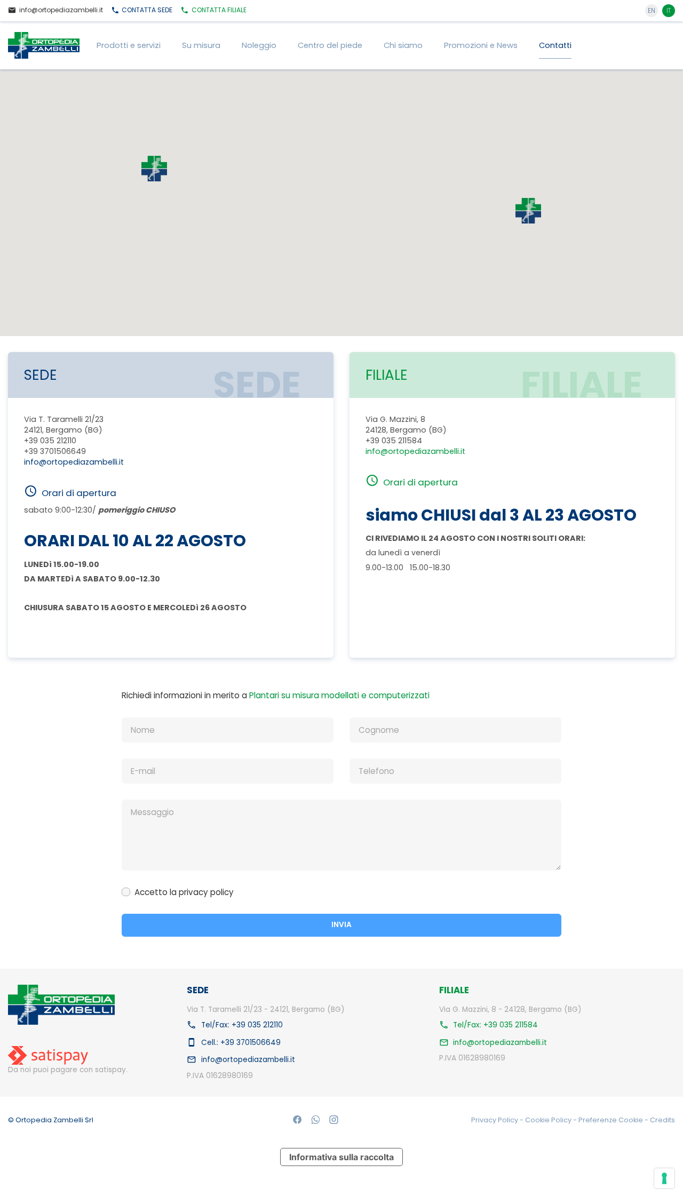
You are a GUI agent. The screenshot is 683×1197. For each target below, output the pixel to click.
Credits (662, 1119)
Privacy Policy (495, 1119)
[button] (528, 211)
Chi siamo (403, 45)
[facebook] (297, 1120)
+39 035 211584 (394, 440)
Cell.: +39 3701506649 (241, 1042)
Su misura (201, 45)
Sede (147, 9)
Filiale (219, 9)
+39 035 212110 (50, 440)
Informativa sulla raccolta (341, 1157)
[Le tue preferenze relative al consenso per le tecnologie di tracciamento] (664, 1178)
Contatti (555, 45)
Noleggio (259, 45)
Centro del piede (330, 45)
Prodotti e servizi (129, 45)
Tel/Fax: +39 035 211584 (495, 1024)
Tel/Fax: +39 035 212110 (242, 1024)
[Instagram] (334, 1120)
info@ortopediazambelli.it (74, 462)
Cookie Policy (549, 1119)
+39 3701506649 (55, 451)
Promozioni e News (481, 45)
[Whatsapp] (316, 1120)
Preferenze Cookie (611, 1119)
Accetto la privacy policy (184, 892)
